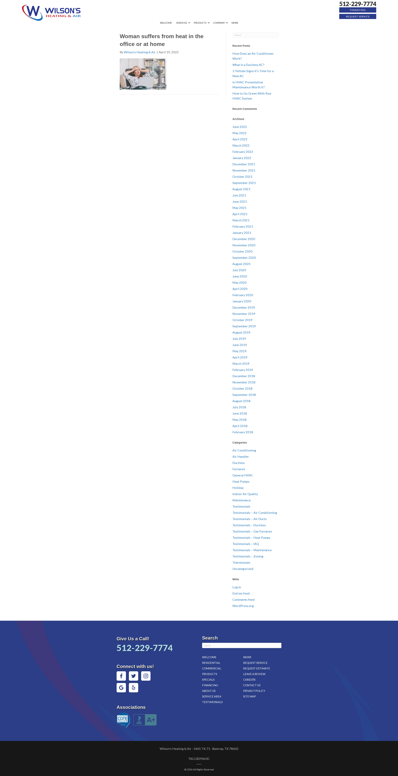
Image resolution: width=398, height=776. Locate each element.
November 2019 (243, 313)
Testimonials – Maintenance (252, 550)
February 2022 (242, 151)
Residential (211, 662)
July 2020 (239, 270)
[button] (189, 22)
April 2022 (240, 139)
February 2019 (242, 370)
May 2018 (239, 419)
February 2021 (242, 226)
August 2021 (241, 189)
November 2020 (243, 245)
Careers (249, 679)
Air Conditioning (244, 450)
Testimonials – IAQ (245, 544)
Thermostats (241, 562)
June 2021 (239, 201)
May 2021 (239, 208)
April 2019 (240, 357)
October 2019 (242, 320)
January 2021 (241, 232)
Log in (236, 587)
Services (181, 22)
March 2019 (241, 363)
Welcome (166, 22)
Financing (358, 9)
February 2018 (242, 432)
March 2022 (241, 145)
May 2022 (239, 133)
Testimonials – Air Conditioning (254, 512)
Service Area (211, 696)
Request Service (358, 16)
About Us (208, 690)
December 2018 (243, 376)
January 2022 (241, 158)
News (234, 22)
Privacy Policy (254, 690)
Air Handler (240, 456)
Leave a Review (254, 674)
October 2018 (242, 388)
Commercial (211, 668)
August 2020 (241, 264)
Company (219, 22)
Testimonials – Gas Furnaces (252, 531)
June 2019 (239, 345)
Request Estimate (256, 668)
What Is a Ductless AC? (248, 65)
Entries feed (241, 593)
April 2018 (240, 426)
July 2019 (239, 338)
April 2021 (240, 214)
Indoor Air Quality (245, 494)
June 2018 (239, 413)
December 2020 (243, 239)
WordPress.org (243, 606)
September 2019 (244, 326)
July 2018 (239, 407)
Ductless (238, 463)
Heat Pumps (240, 481)
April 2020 (240, 289)
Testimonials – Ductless (249, 525)
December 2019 (243, 307)
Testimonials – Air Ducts (249, 519)
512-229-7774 (357, 3)
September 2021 (244, 183)
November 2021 (243, 170)
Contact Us (251, 685)
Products (200, 22)
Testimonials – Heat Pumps (251, 537)
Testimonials (241, 506)
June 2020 (239, 276)
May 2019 (239, 351)
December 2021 (243, 164)
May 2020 (239, 282)
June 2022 (239, 127)
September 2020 (244, 257)
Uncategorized (242, 569)
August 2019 (241, 332)
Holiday (238, 487)
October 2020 (242, 251)
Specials (208, 679)
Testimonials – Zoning (247, 556)
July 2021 (239, 195)
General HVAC (242, 475)
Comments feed (243, 599)
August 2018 (241, 401)
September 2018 (244, 394)
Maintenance (241, 500)
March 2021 (241, 220)
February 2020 (242, 295)
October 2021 (242, 176)
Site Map (249, 696)
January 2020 (241, 301)
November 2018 (243, 382)
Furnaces (238, 469)
